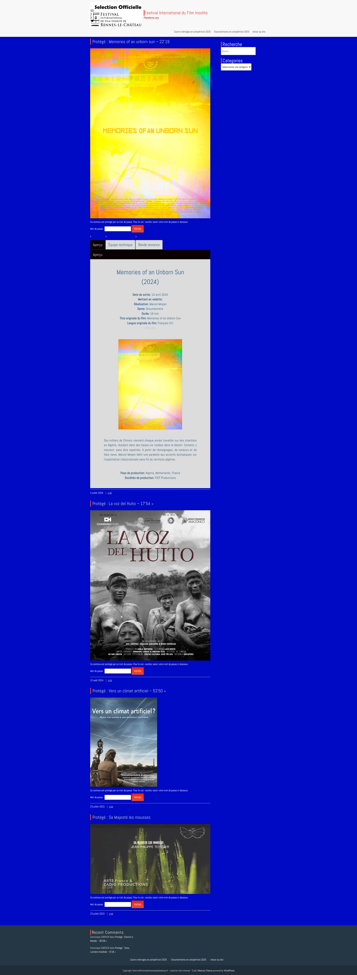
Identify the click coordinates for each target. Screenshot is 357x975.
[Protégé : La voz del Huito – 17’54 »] (150, 585)
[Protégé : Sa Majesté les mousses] (150, 858)
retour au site (259, 31)
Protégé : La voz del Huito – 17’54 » (122, 503)
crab (110, 492)
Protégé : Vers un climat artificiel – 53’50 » (129, 691)
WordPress (229, 970)
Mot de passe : (97, 228)
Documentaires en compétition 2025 (231, 31)
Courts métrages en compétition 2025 (192, 31)
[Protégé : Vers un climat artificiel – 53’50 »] (123, 742)
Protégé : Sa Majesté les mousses (121, 817)
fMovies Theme (205, 970)
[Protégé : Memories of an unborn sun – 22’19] (150, 133)
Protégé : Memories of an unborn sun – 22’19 (130, 41)
